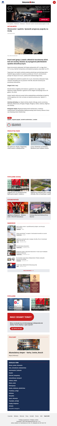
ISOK (41, 416)
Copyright (18, 421)
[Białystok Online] (28, 2)
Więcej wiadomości (27, 270)
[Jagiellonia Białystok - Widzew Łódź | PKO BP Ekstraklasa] (17, 208)
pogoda (9, 119)
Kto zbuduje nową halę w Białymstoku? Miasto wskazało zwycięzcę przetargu (30, 258)
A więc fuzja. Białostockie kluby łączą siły (26, 265)
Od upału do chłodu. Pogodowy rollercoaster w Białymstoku (17, 147)
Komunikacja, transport (15, 378)
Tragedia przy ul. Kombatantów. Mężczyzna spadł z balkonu (17, 193)
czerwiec (35, 119)
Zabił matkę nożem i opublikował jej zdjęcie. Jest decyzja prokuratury (30, 227)
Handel (11, 373)
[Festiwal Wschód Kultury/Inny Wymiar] (40, 208)
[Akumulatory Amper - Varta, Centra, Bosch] (28, 344)
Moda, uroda (12, 383)
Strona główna (10, 23)
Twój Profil (46, 416)
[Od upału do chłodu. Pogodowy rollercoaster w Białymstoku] (18, 139)
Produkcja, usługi (13, 390)
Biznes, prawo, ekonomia (15, 365)
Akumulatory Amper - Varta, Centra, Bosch (26, 353)
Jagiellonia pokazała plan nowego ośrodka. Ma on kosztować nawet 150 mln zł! (41, 193)
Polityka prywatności (24, 420)
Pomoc (37, 416)
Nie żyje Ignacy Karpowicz (22, 246)
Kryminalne (19, 229)
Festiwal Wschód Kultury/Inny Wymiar (39, 216)
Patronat (22, 416)
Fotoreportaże (13, 199)
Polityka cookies (34, 420)
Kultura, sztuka (13, 380)
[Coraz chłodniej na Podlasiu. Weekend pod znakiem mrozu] (41, 139)
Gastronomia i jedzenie (15, 370)
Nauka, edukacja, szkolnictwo (17, 388)
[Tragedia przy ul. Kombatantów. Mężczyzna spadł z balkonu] (18, 185)
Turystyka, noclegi (14, 401)
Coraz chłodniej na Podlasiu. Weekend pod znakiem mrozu (40, 147)
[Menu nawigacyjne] (54, 2)
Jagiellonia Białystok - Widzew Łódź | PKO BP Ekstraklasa (16, 216)
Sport (18, 266)
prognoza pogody (16, 119)
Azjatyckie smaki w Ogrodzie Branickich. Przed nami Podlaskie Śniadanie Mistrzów (31, 252)
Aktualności (22, 23)
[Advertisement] (28, 162)
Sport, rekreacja (13, 398)
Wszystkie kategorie (14, 408)
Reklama (11, 393)
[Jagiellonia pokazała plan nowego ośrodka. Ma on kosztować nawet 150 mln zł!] (41, 185)
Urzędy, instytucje (14, 403)
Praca (27, 416)
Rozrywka (11, 396)
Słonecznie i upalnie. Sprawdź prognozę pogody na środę (37, 23)
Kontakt (32, 416)
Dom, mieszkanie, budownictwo (17, 368)
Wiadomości (16, 23)
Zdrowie (11, 406)
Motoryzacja (12, 385)
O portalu (10, 416)
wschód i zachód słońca (26, 119)
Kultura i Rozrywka (20, 247)
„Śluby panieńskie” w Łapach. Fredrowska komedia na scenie (31, 233)
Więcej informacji (13, 355)
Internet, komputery (14, 375)
